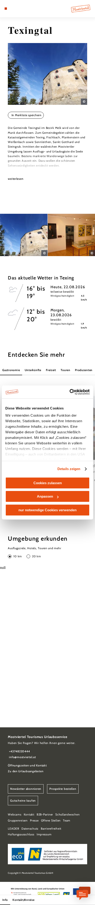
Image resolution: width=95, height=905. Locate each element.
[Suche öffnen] (20, 8)
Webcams (14, 814)
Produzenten (83, 370)
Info (5, 900)
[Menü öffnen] (6, 8)
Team (66, 820)
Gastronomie (11, 370)
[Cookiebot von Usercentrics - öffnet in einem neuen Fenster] (69, 392)
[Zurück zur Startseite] (80, 8)
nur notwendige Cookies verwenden (47, 510)
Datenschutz (30, 828)
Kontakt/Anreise (23, 900)
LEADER (13, 828)
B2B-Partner (45, 814)
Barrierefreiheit (51, 828)
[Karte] (13, 8)
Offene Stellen (51, 820)
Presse (34, 820)
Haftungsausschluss (21, 834)
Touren (65, 370)
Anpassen (45, 496)
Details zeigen (68, 469)
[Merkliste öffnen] (16, 8)
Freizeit (51, 370)
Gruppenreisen (18, 820)
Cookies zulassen (47, 483)
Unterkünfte (33, 370)
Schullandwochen (67, 814)
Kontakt (29, 814)
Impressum (44, 834)
